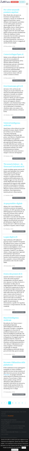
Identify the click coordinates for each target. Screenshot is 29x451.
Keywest (6, 374)
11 (15, 403)
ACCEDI (22, 2)
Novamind (10, 415)
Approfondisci (15, 449)
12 (19, 403)
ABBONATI (15, 2)
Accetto (24, 447)
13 (22, 403)
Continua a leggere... (19, 48)
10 (12, 403)
